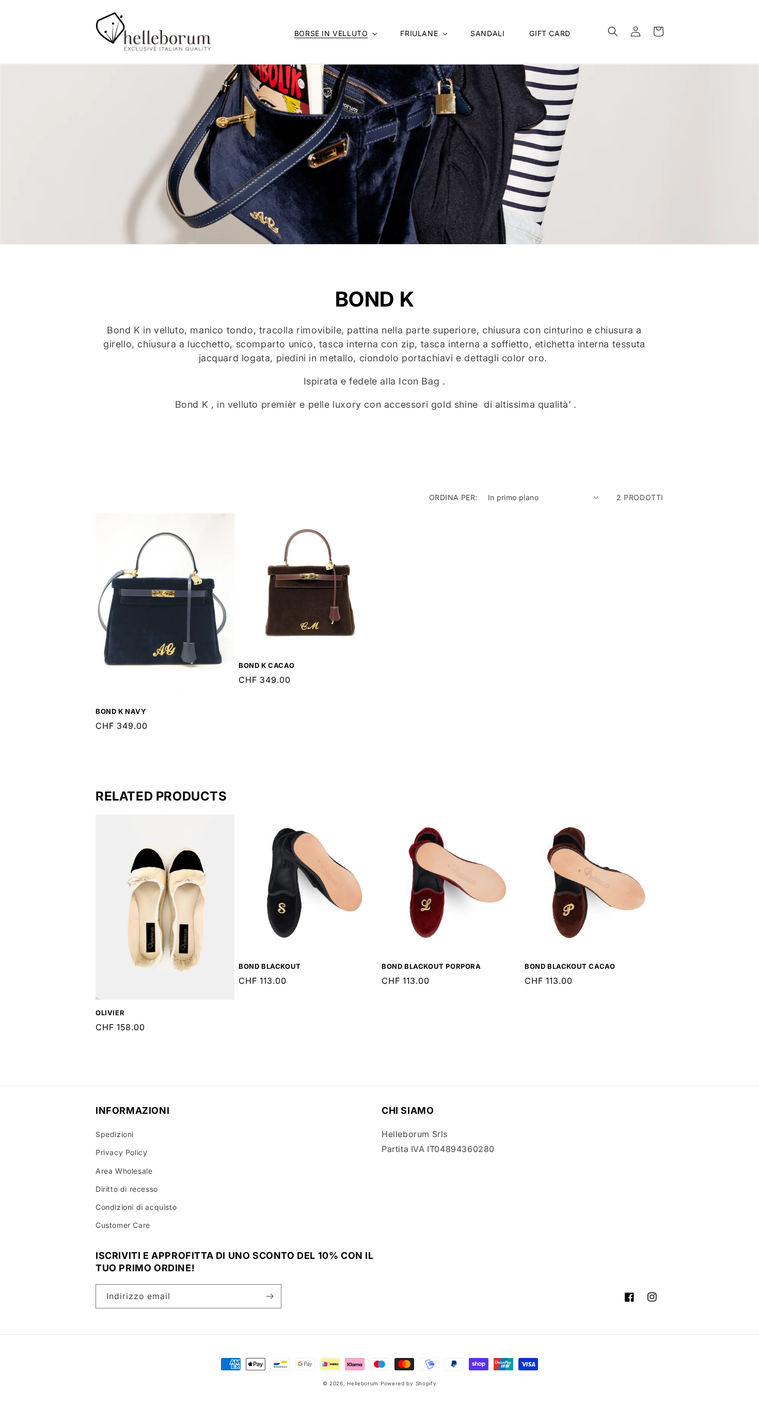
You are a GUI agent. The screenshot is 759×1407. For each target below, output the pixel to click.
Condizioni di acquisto (136, 1207)
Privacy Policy (121, 1152)
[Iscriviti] (269, 1296)
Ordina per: (453, 497)
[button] (335, 33)
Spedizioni (115, 1134)
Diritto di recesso (127, 1189)
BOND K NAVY (121, 711)
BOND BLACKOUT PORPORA (431, 966)
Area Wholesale (124, 1170)
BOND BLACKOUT (270, 966)
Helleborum (362, 1383)
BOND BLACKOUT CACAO (570, 966)
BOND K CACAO (266, 665)
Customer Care (123, 1225)
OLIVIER (110, 1013)
